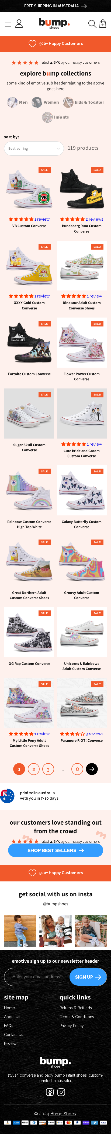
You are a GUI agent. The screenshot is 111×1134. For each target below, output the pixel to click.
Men (23, 102)
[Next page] (92, 769)
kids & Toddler (89, 102)
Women (51, 102)
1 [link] (19, 769)
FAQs (8, 1026)
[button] (92, 24)
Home (9, 1008)
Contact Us (13, 1034)
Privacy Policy (72, 1026)
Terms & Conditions (77, 1017)
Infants (61, 117)
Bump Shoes (63, 1113)
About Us (12, 1017)
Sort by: (11, 137)
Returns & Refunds (76, 1008)
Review (10, 1043)
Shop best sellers (51, 850)
